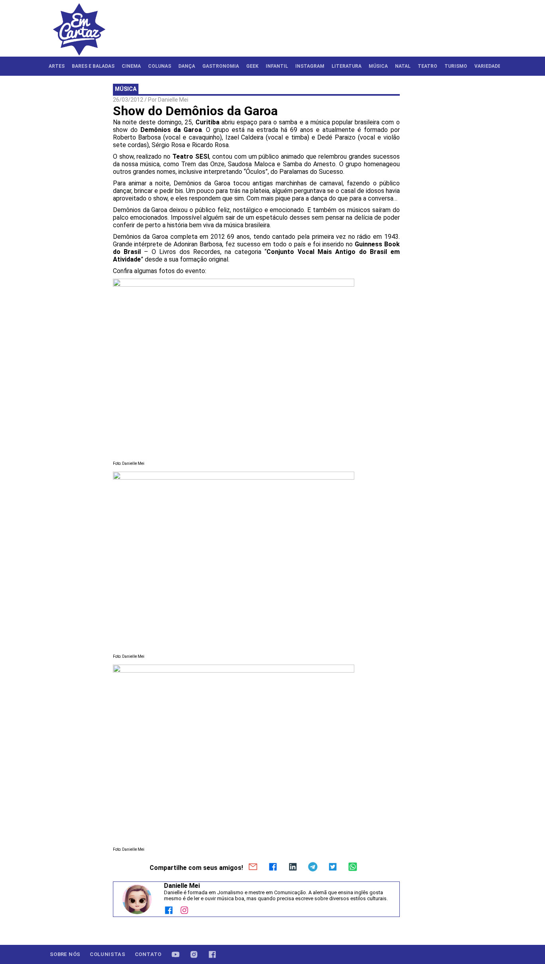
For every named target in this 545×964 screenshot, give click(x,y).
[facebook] (273, 867)
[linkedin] (293, 867)
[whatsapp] (353, 867)
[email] (253, 867)
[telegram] (313, 867)
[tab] (56, 66)
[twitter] (333, 867)
